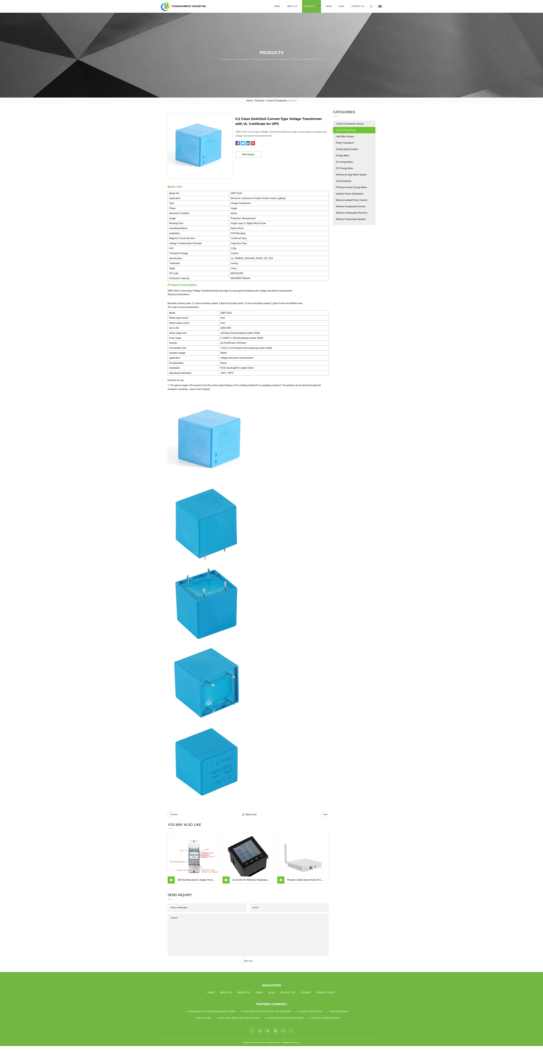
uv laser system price (310, 1011)
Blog (341, 6)
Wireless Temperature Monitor (351, 219)
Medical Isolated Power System (351, 200)
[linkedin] (259, 1030)
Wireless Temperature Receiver (351, 213)
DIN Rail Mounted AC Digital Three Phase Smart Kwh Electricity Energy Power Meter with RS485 (196, 881)
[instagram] (283, 1030)
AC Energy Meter (344, 162)
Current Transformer (277, 100)
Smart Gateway (343, 181)
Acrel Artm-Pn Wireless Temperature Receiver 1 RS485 (250, 881)
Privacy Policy (326, 992)
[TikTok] (290, 1030)
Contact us (357, 6)
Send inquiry (248, 154)
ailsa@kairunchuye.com (291, 1043)
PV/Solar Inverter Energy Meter (351, 187)
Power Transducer (345, 143)
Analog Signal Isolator (347, 149)
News (329, 6)
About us (292, 6)
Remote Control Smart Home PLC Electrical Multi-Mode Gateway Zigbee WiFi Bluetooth (306, 881)
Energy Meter (342, 155)
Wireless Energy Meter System (351, 174)
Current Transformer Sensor (350, 124)
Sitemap (306, 992)
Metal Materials (339, 1011)
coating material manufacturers (285, 1018)
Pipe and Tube (203, 1018)
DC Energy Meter (344, 168)
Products (309, 6)
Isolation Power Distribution (349, 194)
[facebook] (252, 1030)
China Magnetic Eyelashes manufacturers (211, 1011)
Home (277, 6)
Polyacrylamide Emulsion (325, 1018)
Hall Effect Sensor (345, 136)
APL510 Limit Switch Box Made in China (238, 1018)
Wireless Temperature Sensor (351, 206)
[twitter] (267, 1030)
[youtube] (275, 1030)
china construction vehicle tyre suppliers (266, 1011)
